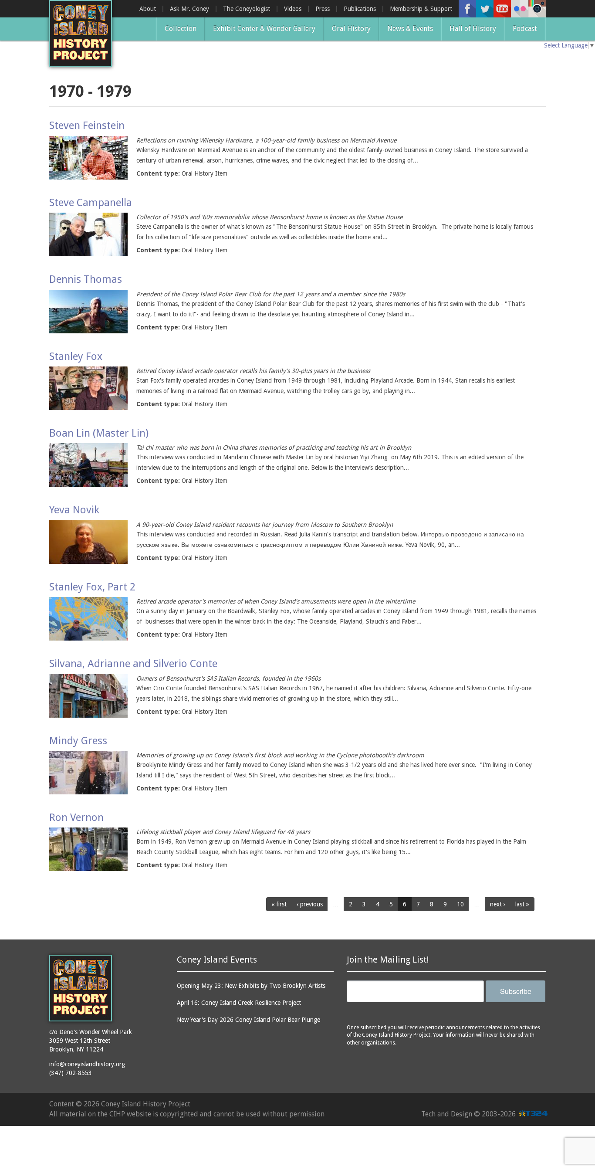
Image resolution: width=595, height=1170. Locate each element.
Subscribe (515, 991)
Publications (360, 8)
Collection (180, 28)
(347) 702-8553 (70, 1072)
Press (322, 8)
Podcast (525, 28)
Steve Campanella (90, 203)
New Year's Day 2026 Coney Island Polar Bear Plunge (248, 1019)
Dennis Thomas (85, 279)
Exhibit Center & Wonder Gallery (264, 28)
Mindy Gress (78, 741)
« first (279, 904)
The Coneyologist (246, 8)
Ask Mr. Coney (189, 8)
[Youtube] (502, 8)
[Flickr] (519, 8)
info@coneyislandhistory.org (87, 1064)
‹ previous (310, 904)
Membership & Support (421, 8)
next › (497, 904)
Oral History (351, 28)
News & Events (410, 28)
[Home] (80, 33)
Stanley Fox (75, 356)
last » (522, 904)
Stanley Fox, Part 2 (92, 587)
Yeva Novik (74, 510)
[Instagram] (537, 8)
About (147, 8)
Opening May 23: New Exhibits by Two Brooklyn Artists (251, 985)
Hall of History (473, 28)
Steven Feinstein (87, 125)
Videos (292, 8)
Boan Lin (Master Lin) (99, 433)
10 (460, 904)
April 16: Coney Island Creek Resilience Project (239, 1002)
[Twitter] (485, 8)
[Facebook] (467, 8)
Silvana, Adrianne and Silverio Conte (133, 664)
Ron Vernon (76, 817)
